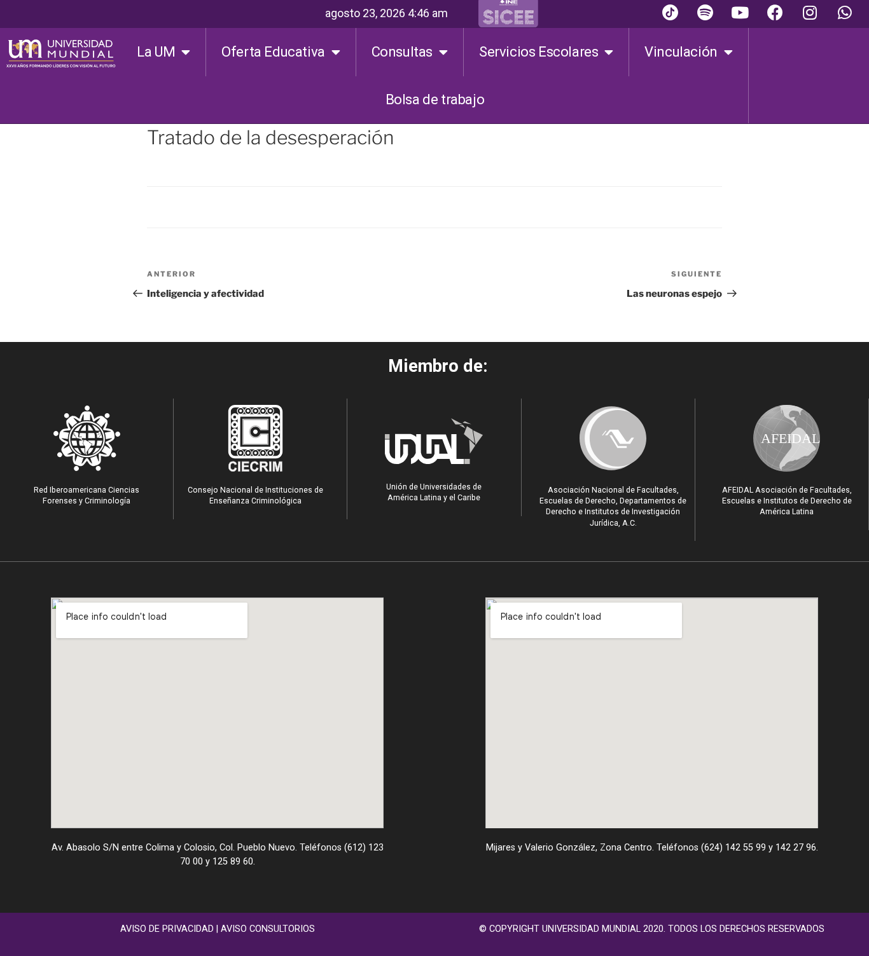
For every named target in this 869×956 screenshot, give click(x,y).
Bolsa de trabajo (435, 99)
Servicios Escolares (538, 52)
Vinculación (681, 52)
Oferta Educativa (273, 52)
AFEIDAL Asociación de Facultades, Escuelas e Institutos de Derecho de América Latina (787, 501)
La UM (156, 52)
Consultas (402, 52)
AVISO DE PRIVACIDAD (167, 929)
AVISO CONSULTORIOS (268, 929)
